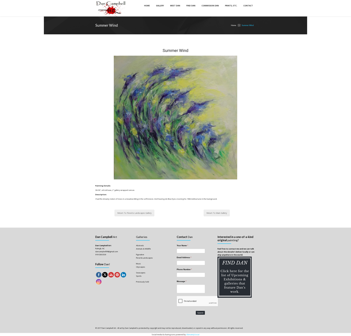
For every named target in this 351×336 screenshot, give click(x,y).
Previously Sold (142, 282)
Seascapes (140, 272)
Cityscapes (140, 267)
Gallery (160, 5)
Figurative (140, 254)
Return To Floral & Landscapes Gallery (134, 213)
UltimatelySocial (192, 334)
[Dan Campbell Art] (111, 8)
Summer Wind (175, 50)
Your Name (182, 245)
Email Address (184, 257)
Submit (200, 313)
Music (138, 263)
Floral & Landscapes (144, 258)
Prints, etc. (231, 5)
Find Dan (190, 5)
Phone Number (184, 269)
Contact (248, 5)
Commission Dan (210, 5)
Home (147, 5)
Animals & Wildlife (143, 249)
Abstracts (140, 245)
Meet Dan (175, 5)
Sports (138, 276)
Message (181, 281)
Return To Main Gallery (216, 213)
